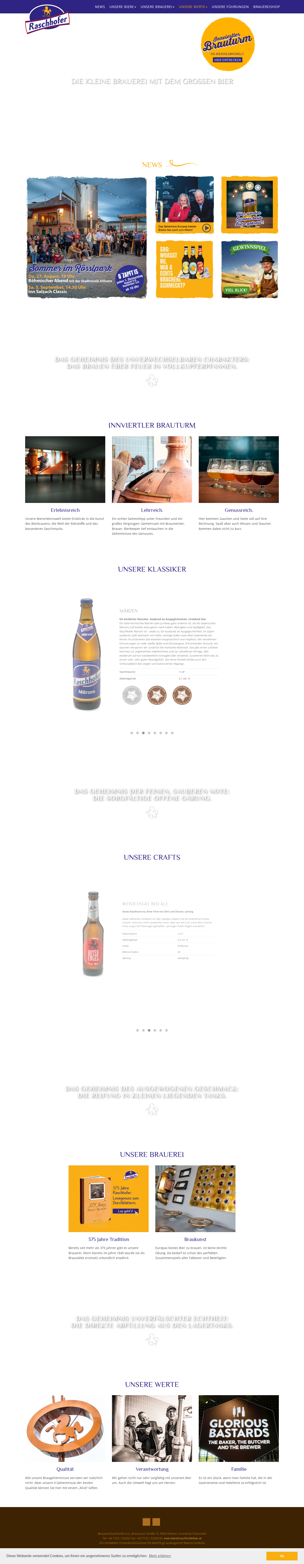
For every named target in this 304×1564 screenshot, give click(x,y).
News (100, 6)
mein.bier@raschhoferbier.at (183, 1538)
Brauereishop (266, 6)
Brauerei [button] (156, 6)
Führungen (230, 6)
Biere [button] (121, 6)
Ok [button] (282, 1556)
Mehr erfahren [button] (160, 1556)
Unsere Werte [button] (192, 6)
